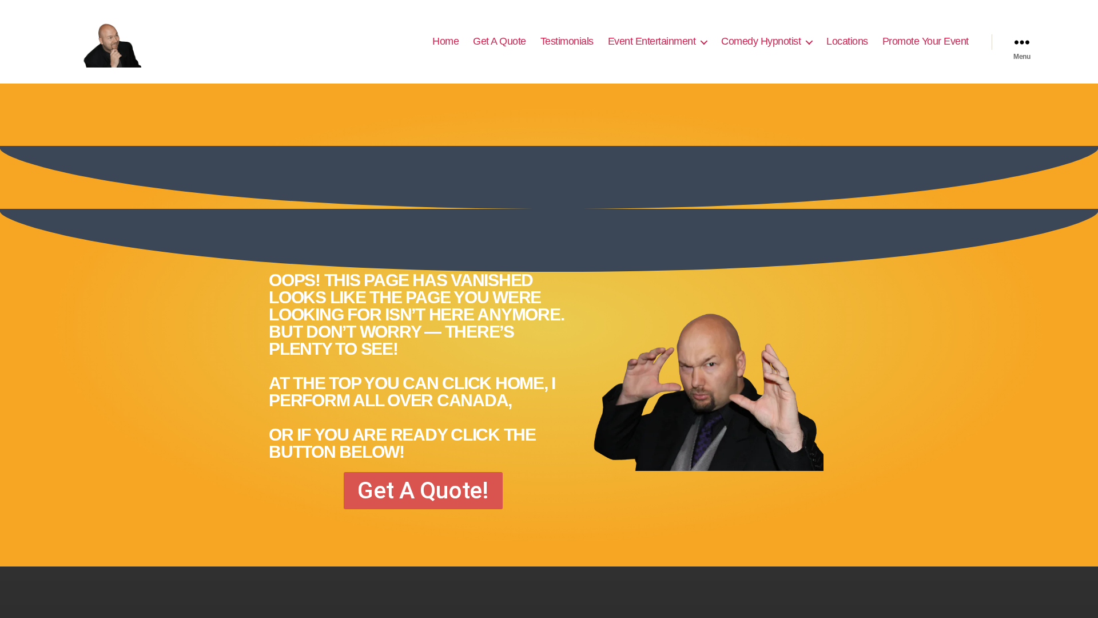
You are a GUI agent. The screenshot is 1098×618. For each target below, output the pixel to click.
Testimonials (567, 41)
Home (445, 41)
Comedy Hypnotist (761, 41)
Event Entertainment (652, 41)
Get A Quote (499, 41)
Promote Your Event (925, 41)
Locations (847, 41)
